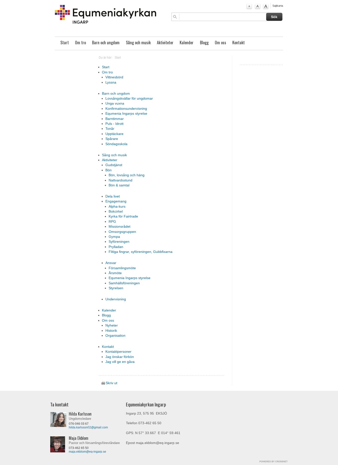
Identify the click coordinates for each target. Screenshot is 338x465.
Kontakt (238, 42)
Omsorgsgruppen (122, 232)
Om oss (220, 42)
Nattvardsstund (120, 180)
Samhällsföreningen (124, 283)
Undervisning (115, 299)
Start (64, 42)
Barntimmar (114, 119)
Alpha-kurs (117, 206)
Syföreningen (119, 242)
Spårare (111, 139)
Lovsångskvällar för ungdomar (129, 98)
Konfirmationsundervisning (126, 109)
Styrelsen (116, 288)
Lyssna (110, 82)
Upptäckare (114, 134)
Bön (108, 170)
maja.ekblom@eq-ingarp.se (87, 451)
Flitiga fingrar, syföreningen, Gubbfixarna (140, 252)
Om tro (80, 42)
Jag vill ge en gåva (120, 362)
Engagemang (115, 201)
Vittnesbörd (114, 77)
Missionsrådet (119, 226)
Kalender (186, 42)
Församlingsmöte (122, 268)
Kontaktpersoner (118, 352)
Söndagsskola (116, 144)
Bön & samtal (119, 185)
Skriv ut (111, 383)
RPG (112, 221)
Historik (111, 330)
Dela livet (112, 196)
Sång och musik (138, 42)
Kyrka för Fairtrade (123, 216)
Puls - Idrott (114, 124)
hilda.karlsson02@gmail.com (88, 427)
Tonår (109, 129)
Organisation (115, 335)
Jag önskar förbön (119, 357)
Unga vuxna (114, 103)
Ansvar (110, 263)
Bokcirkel (116, 211)
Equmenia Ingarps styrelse (126, 113)
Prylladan (116, 247)
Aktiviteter (165, 42)
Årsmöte (115, 273)
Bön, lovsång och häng (127, 175)
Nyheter (111, 325)
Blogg (204, 42)
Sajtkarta (277, 5)
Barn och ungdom (106, 42)
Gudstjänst (113, 165)
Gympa (114, 237)
